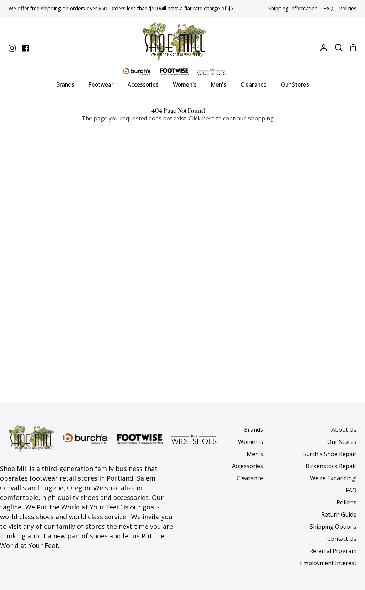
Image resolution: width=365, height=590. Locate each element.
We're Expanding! (333, 478)
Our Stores (341, 442)
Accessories (247, 466)
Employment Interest (328, 563)
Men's (255, 454)
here (208, 118)
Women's (250, 442)
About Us (343, 430)
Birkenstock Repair (330, 466)
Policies (346, 502)
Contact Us (341, 539)
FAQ (351, 490)
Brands (253, 430)
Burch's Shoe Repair (329, 454)
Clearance (250, 478)
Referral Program (332, 551)
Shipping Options (333, 527)
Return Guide (338, 514)
